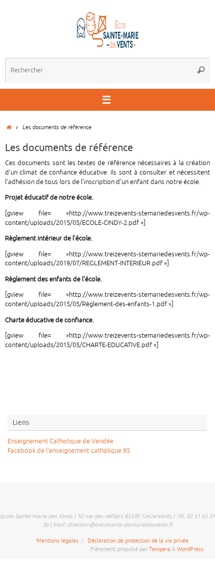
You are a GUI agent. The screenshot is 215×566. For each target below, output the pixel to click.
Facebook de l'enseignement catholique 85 (69, 451)
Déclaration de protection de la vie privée (138, 540)
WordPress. (191, 549)
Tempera (159, 549)
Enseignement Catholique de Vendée (61, 441)
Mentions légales (57, 540)
